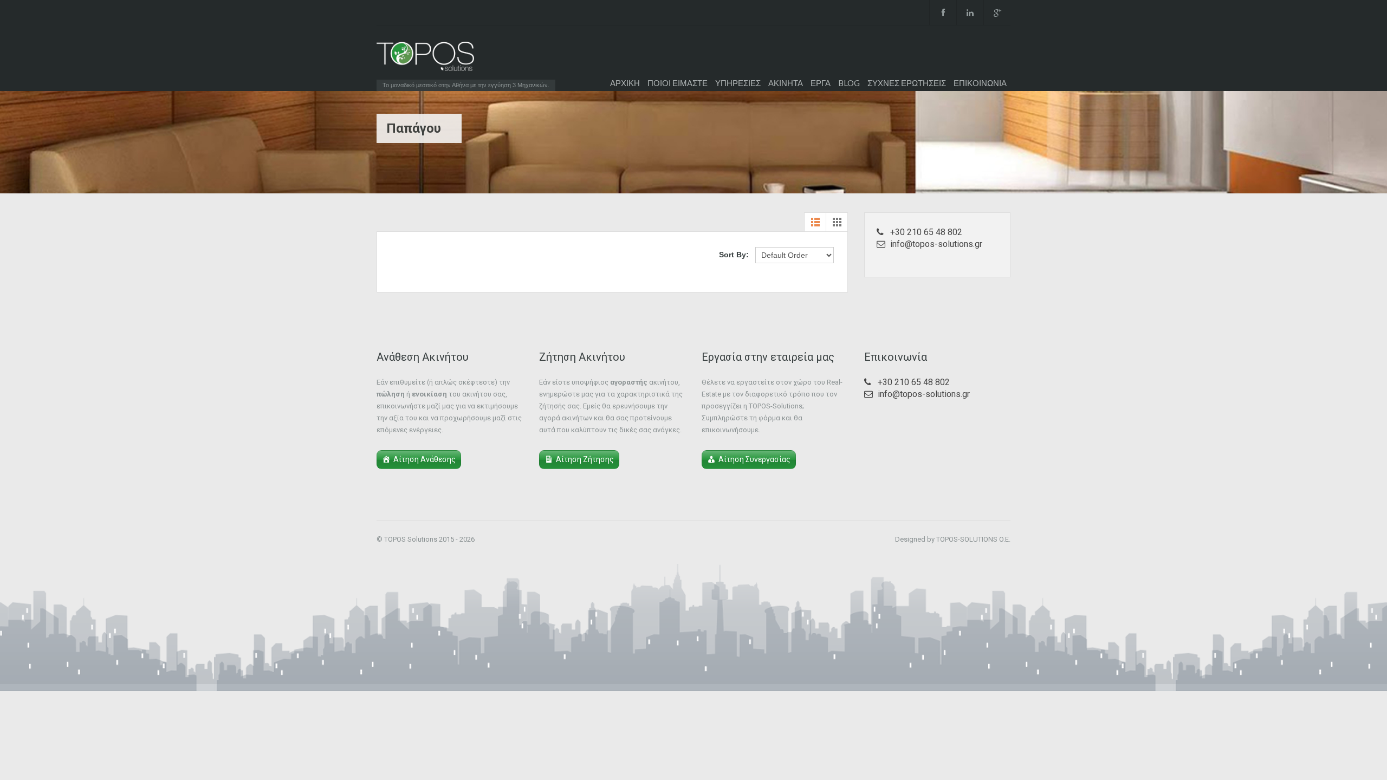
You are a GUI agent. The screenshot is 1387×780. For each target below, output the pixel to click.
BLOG (849, 83)
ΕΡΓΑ (821, 83)
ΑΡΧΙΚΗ (625, 83)
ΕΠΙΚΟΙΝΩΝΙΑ (980, 83)
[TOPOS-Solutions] (425, 59)
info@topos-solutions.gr (936, 244)
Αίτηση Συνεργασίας (754, 459)
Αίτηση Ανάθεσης (424, 459)
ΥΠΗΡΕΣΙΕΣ (738, 83)
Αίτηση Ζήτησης (585, 459)
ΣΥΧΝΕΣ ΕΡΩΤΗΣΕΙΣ (906, 83)
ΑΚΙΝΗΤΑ (785, 83)
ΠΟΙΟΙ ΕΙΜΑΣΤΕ (677, 83)
